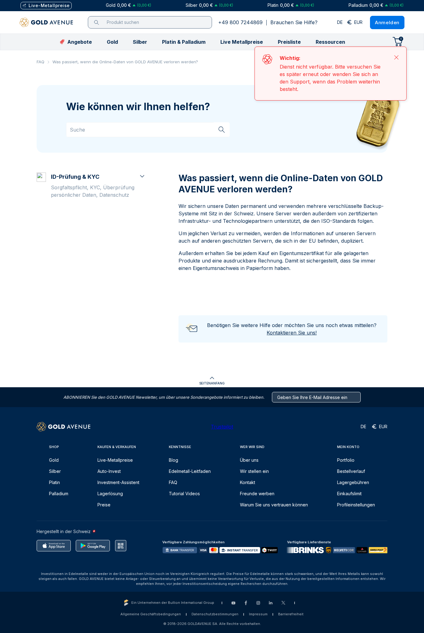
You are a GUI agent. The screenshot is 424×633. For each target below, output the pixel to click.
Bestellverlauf (351, 471)
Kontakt (247, 482)
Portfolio (345, 460)
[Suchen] (222, 129)
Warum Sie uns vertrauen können (274, 504)
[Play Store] (93, 545)
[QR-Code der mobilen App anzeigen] (120, 545)
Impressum (258, 614)
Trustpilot (222, 427)
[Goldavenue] (46, 22)
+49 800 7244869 (240, 22)
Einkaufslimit (349, 493)
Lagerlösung (110, 493)
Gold (54, 460)
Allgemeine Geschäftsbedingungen (150, 614)
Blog (173, 460)
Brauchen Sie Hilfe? (294, 22)
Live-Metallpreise (115, 460)
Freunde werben (257, 493)
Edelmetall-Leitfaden (190, 471)
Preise (104, 504)
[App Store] (54, 545)
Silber (55, 471)
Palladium (58, 493)
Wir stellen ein (254, 471)
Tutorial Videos (184, 493)
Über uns (249, 460)
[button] (112, 42)
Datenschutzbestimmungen (215, 614)
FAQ (40, 61)
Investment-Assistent (118, 482)
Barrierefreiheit (291, 614)
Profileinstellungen (356, 504)
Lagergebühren (353, 482)
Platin (54, 482)
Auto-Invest (109, 471)
